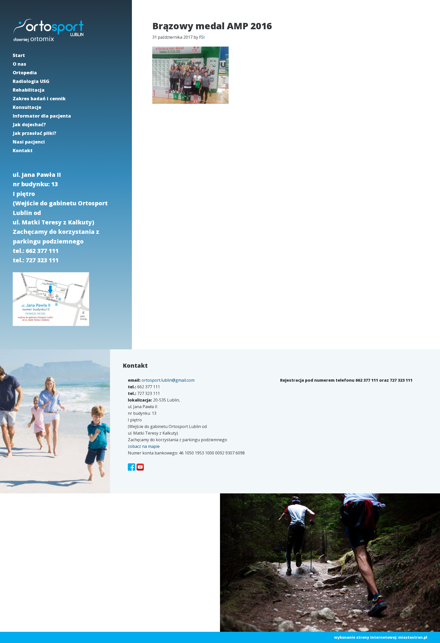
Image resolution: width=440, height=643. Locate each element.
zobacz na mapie (144, 446)
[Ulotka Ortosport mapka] (51, 327)
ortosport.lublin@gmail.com (168, 380)
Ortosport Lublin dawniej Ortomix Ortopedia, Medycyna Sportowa (48, 30)
